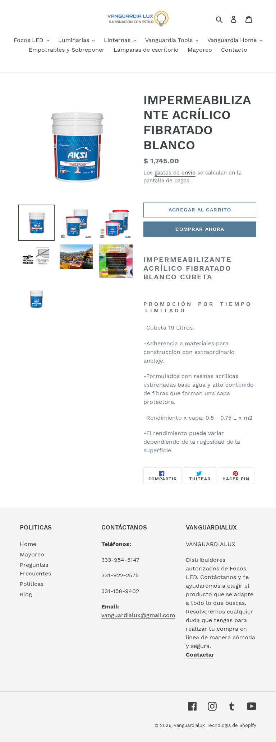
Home (28, 544)
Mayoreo (32, 554)
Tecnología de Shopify (231, 725)
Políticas (31, 583)
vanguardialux (189, 725)
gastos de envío (175, 172)
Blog (26, 594)
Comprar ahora (200, 229)
